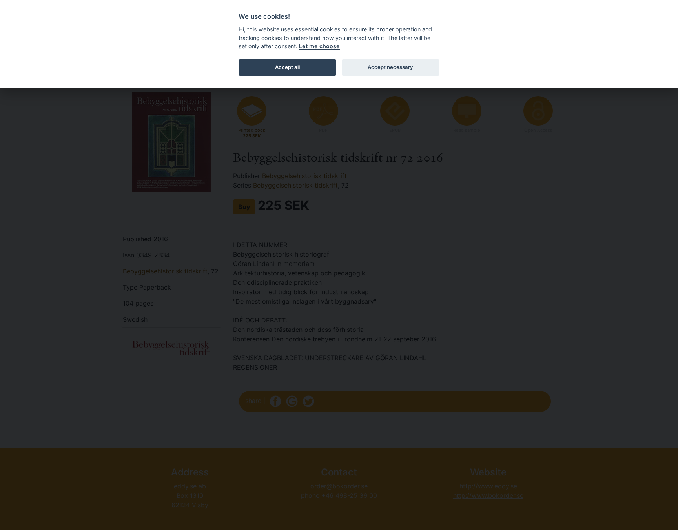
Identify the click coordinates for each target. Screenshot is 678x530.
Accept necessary (390, 67)
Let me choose (319, 46)
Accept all (287, 67)
